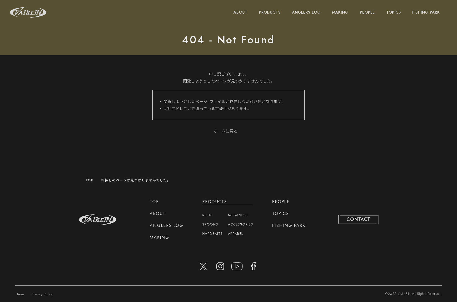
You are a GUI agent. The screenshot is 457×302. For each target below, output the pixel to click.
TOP (89, 180)
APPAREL (235, 233)
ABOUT (240, 12)
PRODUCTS (270, 12)
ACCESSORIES (240, 224)
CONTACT (358, 219)
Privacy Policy (42, 294)
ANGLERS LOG (306, 12)
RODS (207, 215)
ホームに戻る (226, 131)
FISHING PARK (426, 12)
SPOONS (210, 224)
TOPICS (393, 12)
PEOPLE (367, 12)
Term (20, 294)
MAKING (340, 12)
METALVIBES (238, 215)
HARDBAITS (212, 233)
